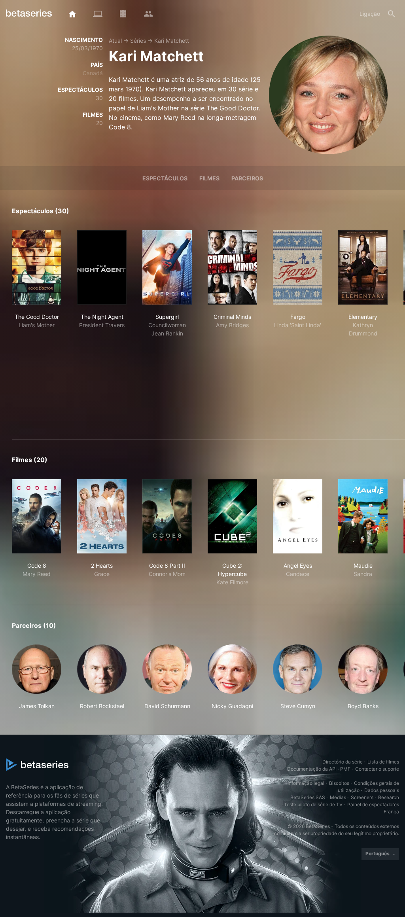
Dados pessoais (381, 790)
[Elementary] (363, 267)
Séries (138, 40)
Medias (338, 797)
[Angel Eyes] (297, 516)
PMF (345, 769)
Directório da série (342, 762)
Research (388, 797)
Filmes (209, 178)
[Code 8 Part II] (167, 516)
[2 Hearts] (102, 516)
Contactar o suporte (377, 769)
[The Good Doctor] (36, 267)
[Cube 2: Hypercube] (232, 516)
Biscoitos (339, 783)
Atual (115, 40)
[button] (36, 677)
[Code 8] (36, 516)
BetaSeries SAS (307, 797)
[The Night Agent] (102, 267)
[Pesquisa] (391, 14)
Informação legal (306, 783)
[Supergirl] (167, 267)
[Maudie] (363, 516)
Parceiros (247, 178)
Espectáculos (164, 178)
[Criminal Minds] (232, 267)
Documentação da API (312, 769)
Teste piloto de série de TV (313, 804)
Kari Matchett (171, 40)
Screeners (362, 797)
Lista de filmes (383, 762)
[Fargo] (297, 267)
